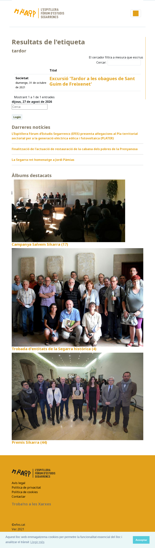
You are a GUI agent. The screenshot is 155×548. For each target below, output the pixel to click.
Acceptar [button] (141, 539)
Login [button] (17, 117)
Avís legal (18, 483)
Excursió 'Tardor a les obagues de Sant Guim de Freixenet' (92, 81)
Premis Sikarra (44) (29, 442)
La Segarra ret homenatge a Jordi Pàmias (43, 160)
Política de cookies (25, 492)
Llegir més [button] (37, 542)
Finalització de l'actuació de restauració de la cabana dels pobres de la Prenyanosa (75, 149)
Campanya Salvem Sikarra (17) (40, 244)
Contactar (19, 496)
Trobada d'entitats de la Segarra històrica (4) (54, 348)
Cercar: (101, 62)
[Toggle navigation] (135, 13)
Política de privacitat (26, 487)
